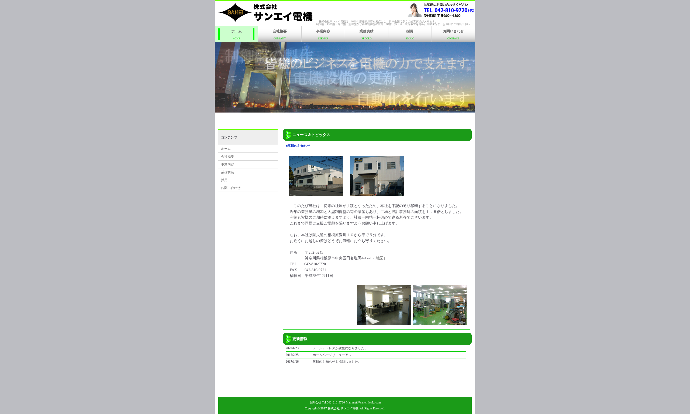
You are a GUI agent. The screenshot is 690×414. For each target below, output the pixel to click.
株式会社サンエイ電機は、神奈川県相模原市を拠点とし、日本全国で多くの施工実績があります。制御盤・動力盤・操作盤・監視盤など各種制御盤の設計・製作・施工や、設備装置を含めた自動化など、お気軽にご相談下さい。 (394, 23)
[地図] (380, 258)
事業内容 (323, 34)
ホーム (236, 34)
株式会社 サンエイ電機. (343, 408)
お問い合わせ (453, 34)
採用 (410, 34)
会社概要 (280, 34)
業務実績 (367, 34)
